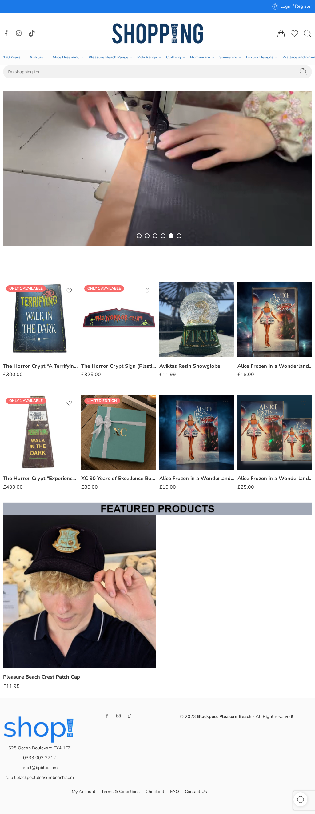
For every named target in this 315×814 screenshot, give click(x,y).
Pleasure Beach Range (108, 57)
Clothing (173, 57)
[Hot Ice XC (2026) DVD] (275, 432)
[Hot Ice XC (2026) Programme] (275, 319)
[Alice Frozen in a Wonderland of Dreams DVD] (196, 319)
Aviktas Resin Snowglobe (111, 366)
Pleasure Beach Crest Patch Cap (41, 676)
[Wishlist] (69, 291)
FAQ (174, 791)
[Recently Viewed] (300, 799)
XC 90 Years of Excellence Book (40, 478)
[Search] (307, 33)
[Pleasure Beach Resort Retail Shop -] (157, 33)
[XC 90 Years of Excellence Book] (40, 432)
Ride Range (147, 57)
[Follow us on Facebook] (6, 33)
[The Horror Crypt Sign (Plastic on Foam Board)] (40, 319)
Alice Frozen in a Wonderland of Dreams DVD (196, 366)
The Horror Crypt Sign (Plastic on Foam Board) (40, 366)
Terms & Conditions (120, 791)
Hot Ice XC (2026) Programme (274, 366)
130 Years (11, 57)
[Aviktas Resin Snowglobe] (118, 319)
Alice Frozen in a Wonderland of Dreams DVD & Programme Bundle (196, 478)
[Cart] (281, 33)
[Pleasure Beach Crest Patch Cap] (79, 591)
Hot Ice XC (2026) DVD (265, 478)
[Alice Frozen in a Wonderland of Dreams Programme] (118, 432)
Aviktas (36, 57)
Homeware (200, 57)
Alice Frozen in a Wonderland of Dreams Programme (118, 478)
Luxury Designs (259, 57)
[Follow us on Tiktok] (31, 33)
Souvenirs (228, 57)
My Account (83, 791)
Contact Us (196, 791)
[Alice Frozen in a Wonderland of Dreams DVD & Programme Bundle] (196, 432)
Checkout (155, 791)
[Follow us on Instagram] (18, 33)
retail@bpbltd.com (39, 767)
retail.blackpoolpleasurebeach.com (39, 777)
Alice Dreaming (65, 57)
